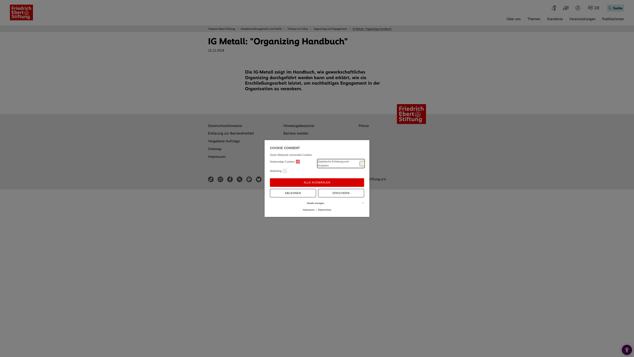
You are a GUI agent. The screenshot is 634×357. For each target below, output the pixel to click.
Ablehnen (293, 193)
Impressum (309, 209)
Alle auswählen (317, 182)
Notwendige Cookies (282, 161)
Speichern (341, 193)
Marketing (276, 170)
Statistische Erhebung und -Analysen (334, 163)
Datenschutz (324, 209)
